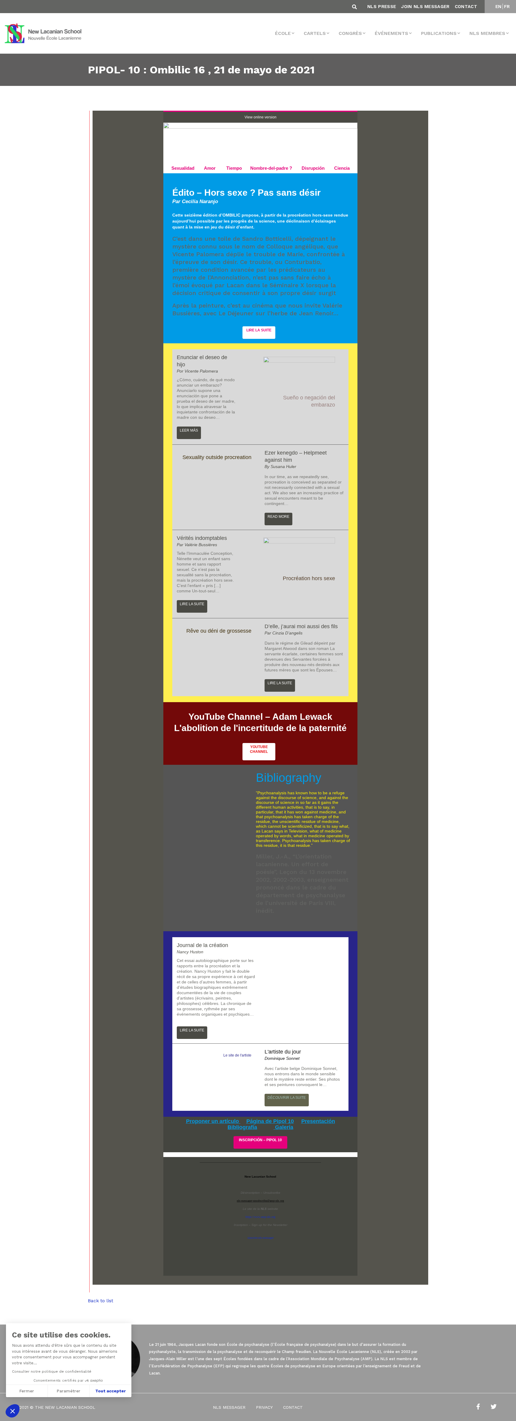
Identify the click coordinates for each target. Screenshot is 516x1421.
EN (498, 6)
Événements (391, 33)
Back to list (100, 1300)
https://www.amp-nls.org (260, 1216)
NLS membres (487, 33)
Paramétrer (68, 1390)
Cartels (315, 33)
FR (507, 6)
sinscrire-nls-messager (261, 1237)
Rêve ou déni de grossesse (218, 631)
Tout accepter (110, 1390)
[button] (12, 1411)
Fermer (26, 1390)
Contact (466, 6)
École (283, 33)
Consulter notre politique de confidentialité (51, 1371)
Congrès (350, 33)
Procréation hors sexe (309, 578)
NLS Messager (229, 1407)
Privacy (264, 1407)
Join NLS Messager (425, 6)
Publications (439, 33)
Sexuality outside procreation (216, 457)
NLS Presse (381, 6)
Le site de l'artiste (237, 1055)
